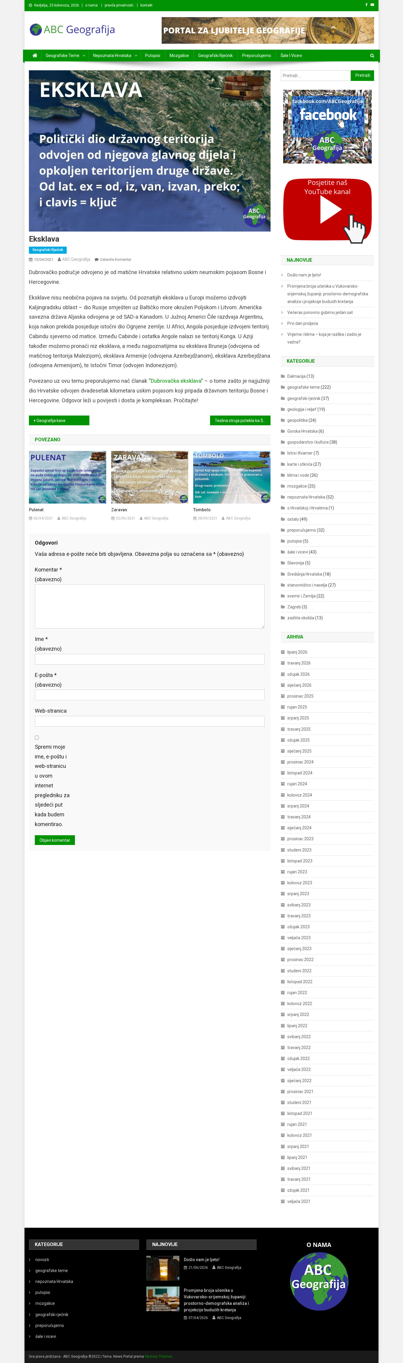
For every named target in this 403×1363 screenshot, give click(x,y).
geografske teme (62, 55)
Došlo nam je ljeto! (304, 275)
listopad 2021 (299, 1113)
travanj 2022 (299, 1047)
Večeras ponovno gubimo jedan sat (320, 312)
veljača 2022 (299, 1069)
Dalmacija (296, 376)
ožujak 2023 (298, 926)
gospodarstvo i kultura (308, 442)
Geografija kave (51, 420)
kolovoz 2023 (299, 882)
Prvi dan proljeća (302, 323)
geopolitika (297, 420)
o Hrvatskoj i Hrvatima (307, 508)
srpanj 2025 (298, 718)
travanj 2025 (299, 729)
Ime (48, 644)
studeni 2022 (299, 970)
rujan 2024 (297, 783)
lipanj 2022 (297, 1025)
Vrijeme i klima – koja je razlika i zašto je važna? (324, 338)
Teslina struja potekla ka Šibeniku (243, 420)
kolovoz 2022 (299, 1003)
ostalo (293, 519)
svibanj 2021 (299, 1168)
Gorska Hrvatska (302, 431)
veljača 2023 (299, 937)
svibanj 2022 (299, 1036)
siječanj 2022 (299, 1080)
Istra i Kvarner (300, 453)
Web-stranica (51, 711)
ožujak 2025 (298, 740)
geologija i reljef (302, 409)
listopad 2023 (299, 861)
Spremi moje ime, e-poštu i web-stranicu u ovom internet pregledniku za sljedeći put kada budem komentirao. (52, 785)
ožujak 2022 (298, 1058)
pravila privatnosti (119, 5)
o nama (91, 5)
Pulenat (36, 509)
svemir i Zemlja (301, 596)
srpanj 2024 (298, 806)
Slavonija (295, 563)
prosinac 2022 (300, 959)
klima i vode (298, 475)
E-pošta (48, 680)
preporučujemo (256, 55)
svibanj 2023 (299, 905)
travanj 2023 (299, 915)
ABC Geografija (76, 259)
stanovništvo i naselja (307, 585)
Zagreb (294, 607)
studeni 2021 (299, 1102)
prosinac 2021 (300, 1091)
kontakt (146, 5)
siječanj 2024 (299, 827)
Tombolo (202, 509)
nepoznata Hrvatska (112, 55)
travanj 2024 (299, 817)
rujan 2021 (297, 1124)
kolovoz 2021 (299, 1135)
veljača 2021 (299, 1201)
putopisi (152, 55)
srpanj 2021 (298, 1146)
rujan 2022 (297, 992)
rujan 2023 (297, 871)
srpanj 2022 (298, 1014)
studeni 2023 (299, 850)
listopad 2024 (299, 773)
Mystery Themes (158, 1356)
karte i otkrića (299, 464)
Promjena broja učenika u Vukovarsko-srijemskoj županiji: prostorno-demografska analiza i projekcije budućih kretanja (327, 294)
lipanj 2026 (297, 652)
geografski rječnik (215, 55)
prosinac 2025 (300, 696)
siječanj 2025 (299, 751)
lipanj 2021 (297, 1157)
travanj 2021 (299, 1179)
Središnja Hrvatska (304, 574)
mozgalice (179, 55)
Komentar (48, 574)
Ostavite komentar (115, 259)
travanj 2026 (299, 663)
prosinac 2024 (300, 762)
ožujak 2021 (298, 1190)
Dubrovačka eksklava (176, 381)
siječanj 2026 (299, 685)
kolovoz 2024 (299, 795)
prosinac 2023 (300, 838)
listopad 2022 (299, 981)
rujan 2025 (297, 707)
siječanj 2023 (299, 948)
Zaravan (119, 509)
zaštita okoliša (300, 617)
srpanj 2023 (298, 893)
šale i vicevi (291, 55)
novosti (42, 1259)
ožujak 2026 (298, 674)
